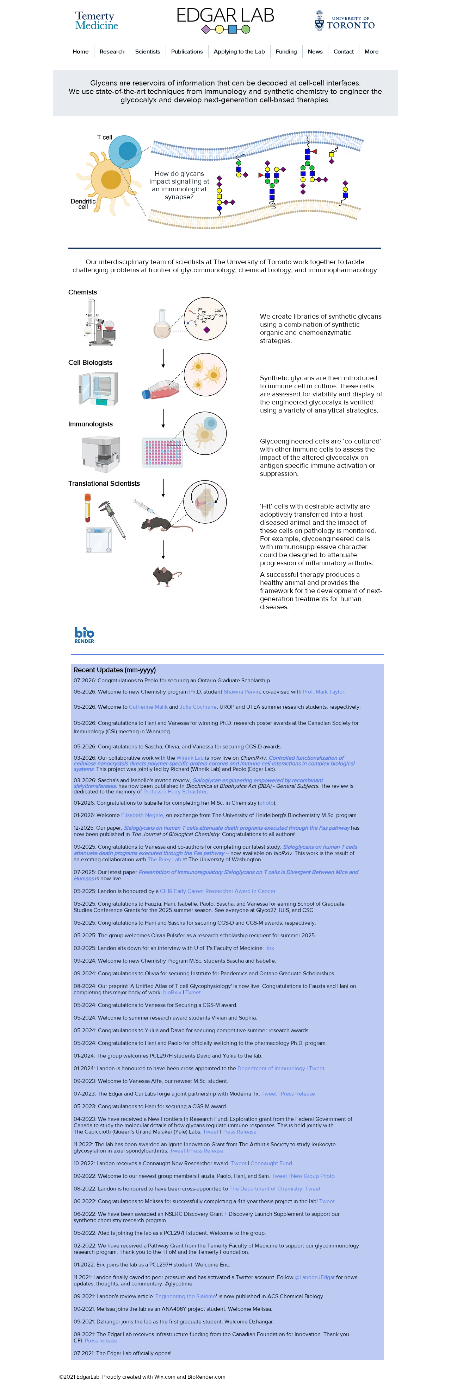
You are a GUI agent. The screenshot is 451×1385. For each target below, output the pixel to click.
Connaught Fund (271, 1163)
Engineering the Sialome (185, 1296)
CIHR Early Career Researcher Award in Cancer (218, 891)
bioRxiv (172, 992)
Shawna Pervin (242, 692)
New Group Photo (313, 1176)
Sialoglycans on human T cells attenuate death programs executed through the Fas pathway (237, 828)
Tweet (193, 992)
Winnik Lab (190, 758)
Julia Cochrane (198, 707)
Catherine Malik (148, 707)
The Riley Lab (164, 859)
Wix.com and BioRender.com (190, 1377)
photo (266, 803)
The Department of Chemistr (264, 1189)
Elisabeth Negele (142, 815)
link (269, 948)
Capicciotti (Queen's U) (113, 1132)
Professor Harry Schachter (175, 791)
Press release (101, 1340)
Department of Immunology (271, 1068)
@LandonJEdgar (315, 1277)
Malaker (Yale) (170, 1132)
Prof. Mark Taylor (323, 692)
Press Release (298, 1094)
